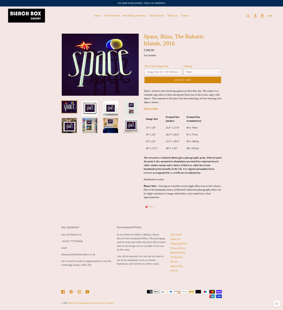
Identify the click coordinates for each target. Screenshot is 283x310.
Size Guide (176, 234)
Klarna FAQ (177, 266)
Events (174, 261)
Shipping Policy (179, 243)
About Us (175, 239)
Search (174, 270)
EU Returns (176, 257)
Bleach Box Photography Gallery (82, 303)
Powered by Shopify (105, 303)
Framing (188, 66)
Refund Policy (178, 252)
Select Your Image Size (156, 66)
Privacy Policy (178, 248)
